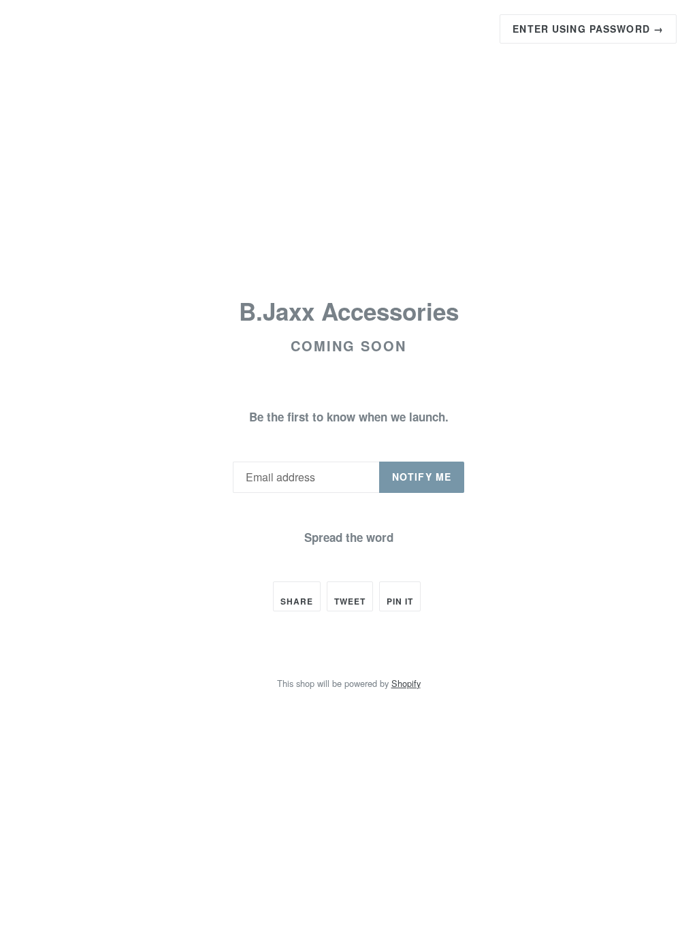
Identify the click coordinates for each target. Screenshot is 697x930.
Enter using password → (588, 28)
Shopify (406, 683)
